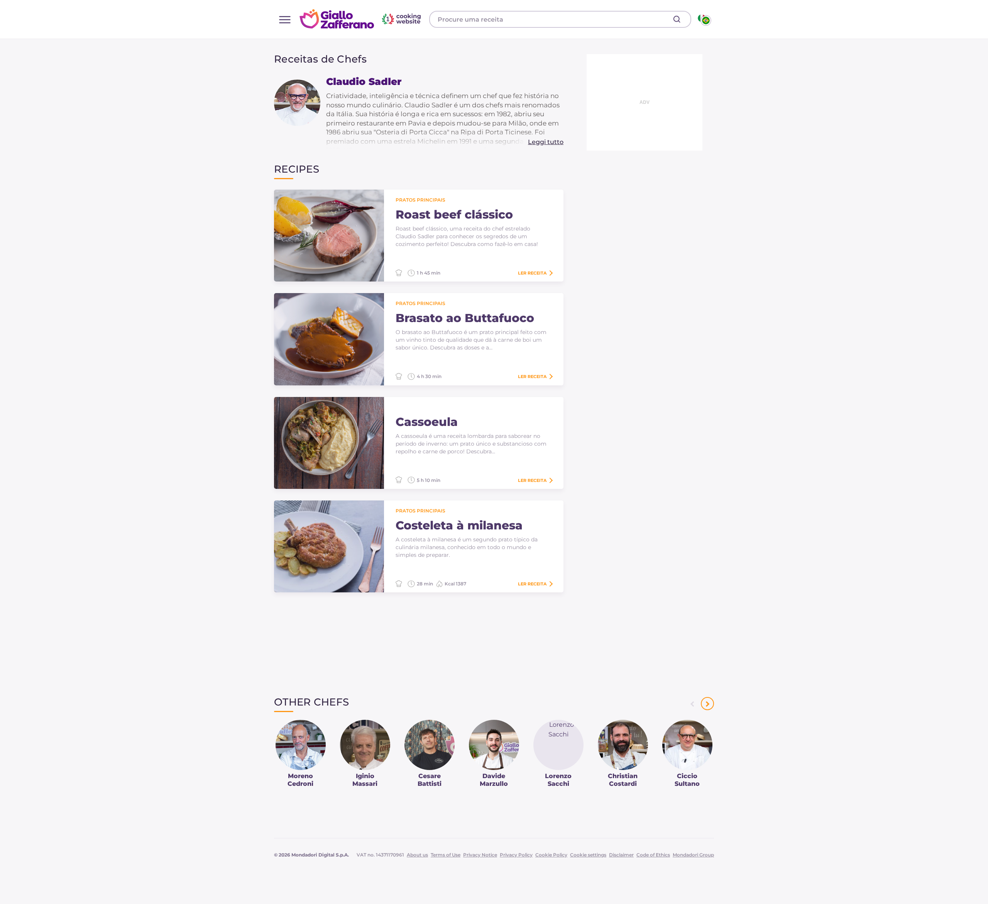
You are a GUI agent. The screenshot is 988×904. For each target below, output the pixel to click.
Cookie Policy (551, 855)
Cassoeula (427, 422)
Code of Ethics (653, 855)
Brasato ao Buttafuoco (465, 318)
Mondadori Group (693, 855)
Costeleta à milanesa (459, 525)
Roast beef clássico (454, 215)
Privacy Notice (480, 855)
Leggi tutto (545, 142)
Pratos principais (420, 200)
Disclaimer (621, 855)
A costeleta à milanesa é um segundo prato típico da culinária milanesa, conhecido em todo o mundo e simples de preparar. (467, 547)
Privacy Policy (516, 855)
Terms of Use (445, 855)
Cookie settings (588, 855)
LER (532, 273)
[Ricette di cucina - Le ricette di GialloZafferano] (703, 19)
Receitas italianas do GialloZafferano (361, 19)
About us (417, 855)
